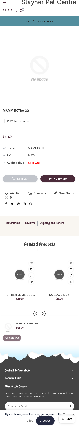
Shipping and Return (52, 223)
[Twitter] (12, 204)
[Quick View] (31, 281)
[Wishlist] (10, 10)
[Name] (69, 405)
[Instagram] (24, 204)
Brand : (12, 148)
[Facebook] (6, 204)
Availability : (15, 163)
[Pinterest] (18, 204)
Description (13, 223)
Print (12, 197)
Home (28, 21)
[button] (43, 313)
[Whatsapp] (30, 204)
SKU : (10, 155)
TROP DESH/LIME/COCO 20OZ (20, 294)
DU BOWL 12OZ (59, 294)
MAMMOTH (36, 148)
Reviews (30, 223)
